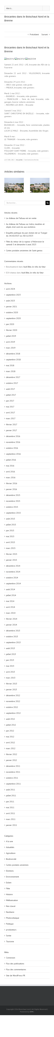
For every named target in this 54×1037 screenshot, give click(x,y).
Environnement (12, 876)
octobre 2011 (12, 778)
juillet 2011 (11, 795)
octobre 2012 (12, 707)
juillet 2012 (11, 725)
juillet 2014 (11, 595)
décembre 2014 (13, 566)
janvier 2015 (11, 560)
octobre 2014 (12, 577)
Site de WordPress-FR (15, 975)
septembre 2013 (13, 642)
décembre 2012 (13, 695)
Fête (8, 888)
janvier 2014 (11, 624)
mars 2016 (10, 477)
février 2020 (11, 330)
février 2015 (11, 554)
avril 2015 (10, 542)
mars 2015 (10, 548)
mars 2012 (10, 748)
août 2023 (10, 300)
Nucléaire (10, 912)
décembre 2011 (13, 766)
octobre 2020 (12, 312)
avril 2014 (10, 607)
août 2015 (10, 518)
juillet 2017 (11, 395)
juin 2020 (10, 324)
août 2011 (10, 789)
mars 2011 (10, 819)
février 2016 (11, 483)
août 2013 (10, 648)
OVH (31, 1012)
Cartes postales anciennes (17, 865)
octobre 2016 (12, 448)
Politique (10, 924)
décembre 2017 (13, 377)
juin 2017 (10, 400)
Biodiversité (11, 859)
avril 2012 (10, 742)
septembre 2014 (13, 583)
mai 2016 (10, 465)
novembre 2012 (13, 701)
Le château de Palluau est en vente (21, 218)
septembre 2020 (13, 318)
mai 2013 (10, 666)
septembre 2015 (13, 513)
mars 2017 (10, 418)
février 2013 (11, 683)
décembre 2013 (13, 630)
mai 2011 (10, 807)
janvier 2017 (11, 430)
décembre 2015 (13, 495)
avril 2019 (10, 342)
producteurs (11, 929)
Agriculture (10, 853)
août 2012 (10, 719)
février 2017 (11, 424)
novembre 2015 (13, 501)
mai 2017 (10, 406)
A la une (9, 841)
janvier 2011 (11, 825)
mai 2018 (10, 365)
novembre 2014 (13, 571)
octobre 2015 (12, 507)
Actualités (19, 160)
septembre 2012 (13, 713)
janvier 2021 (11, 306)
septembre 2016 (13, 454)
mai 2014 (10, 601)
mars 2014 (10, 613)
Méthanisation (12, 900)
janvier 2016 (11, 489)
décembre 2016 (13, 436)
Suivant (44, 34)
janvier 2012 (11, 760)
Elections (10, 871)
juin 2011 (10, 801)
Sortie (8, 935)
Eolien (8, 882)
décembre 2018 (13, 353)
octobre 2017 (12, 383)
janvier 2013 (11, 689)
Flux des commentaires (16, 969)
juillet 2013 (11, 654)
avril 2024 (10, 289)
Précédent (34, 34)
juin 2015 (10, 530)
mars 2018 (10, 371)
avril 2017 (10, 412)
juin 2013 (10, 660)
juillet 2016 (11, 460)
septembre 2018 (13, 359)
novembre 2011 (13, 772)
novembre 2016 (13, 442)
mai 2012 (10, 736)
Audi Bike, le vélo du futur (34, 266)
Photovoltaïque (12, 918)
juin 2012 (10, 730)
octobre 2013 (12, 636)
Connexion (10, 957)
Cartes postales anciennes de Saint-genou (24, 250)
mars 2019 (10, 347)
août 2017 (10, 389)
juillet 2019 (11, 336)
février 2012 (11, 754)
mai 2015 (10, 536)
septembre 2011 (13, 783)
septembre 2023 (13, 294)
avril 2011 (10, 813)
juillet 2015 (11, 524)
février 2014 (11, 619)
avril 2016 (10, 471)
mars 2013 (10, 677)
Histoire (9, 894)
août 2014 (10, 589)
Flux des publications (15, 963)
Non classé (10, 906)
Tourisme (10, 941)
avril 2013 (10, 672)
